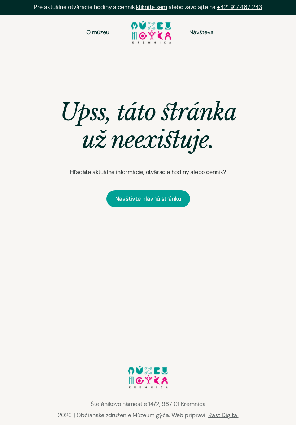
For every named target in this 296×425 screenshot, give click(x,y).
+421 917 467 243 (239, 7)
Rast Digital (223, 415)
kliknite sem (151, 7)
